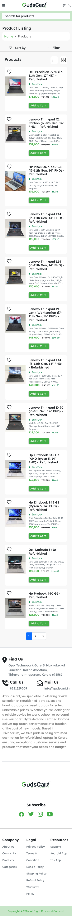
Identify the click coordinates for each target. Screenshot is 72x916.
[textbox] (36, 16)
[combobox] (36, 16)
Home (8, 36)
